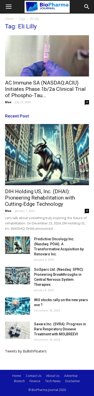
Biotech (19, 381)
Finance (35, 381)
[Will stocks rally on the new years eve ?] (17, 306)
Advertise (71, 376)
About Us (52, 376)
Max (8, 102)
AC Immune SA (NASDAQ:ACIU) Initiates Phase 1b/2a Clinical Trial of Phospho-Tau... (45, 89)
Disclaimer (72, 381)
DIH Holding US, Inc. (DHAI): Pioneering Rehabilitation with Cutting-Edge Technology (40, 197)
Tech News (52, 381)
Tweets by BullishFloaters (26, 351)
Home (9, 19)
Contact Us (33, 376)
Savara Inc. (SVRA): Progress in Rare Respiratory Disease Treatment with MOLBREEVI (60, 329)
